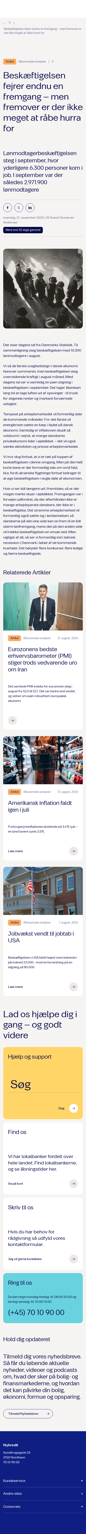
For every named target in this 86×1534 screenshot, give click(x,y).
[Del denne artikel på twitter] (18, 207)
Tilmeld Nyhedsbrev (23, 1414)
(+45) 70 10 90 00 (36, 1312)
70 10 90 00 (11, 1462)
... (4, 22)
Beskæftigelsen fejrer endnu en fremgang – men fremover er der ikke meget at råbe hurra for (42, 31)
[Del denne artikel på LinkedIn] (30, 207)
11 (10, 22)
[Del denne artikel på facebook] (7, 207)
